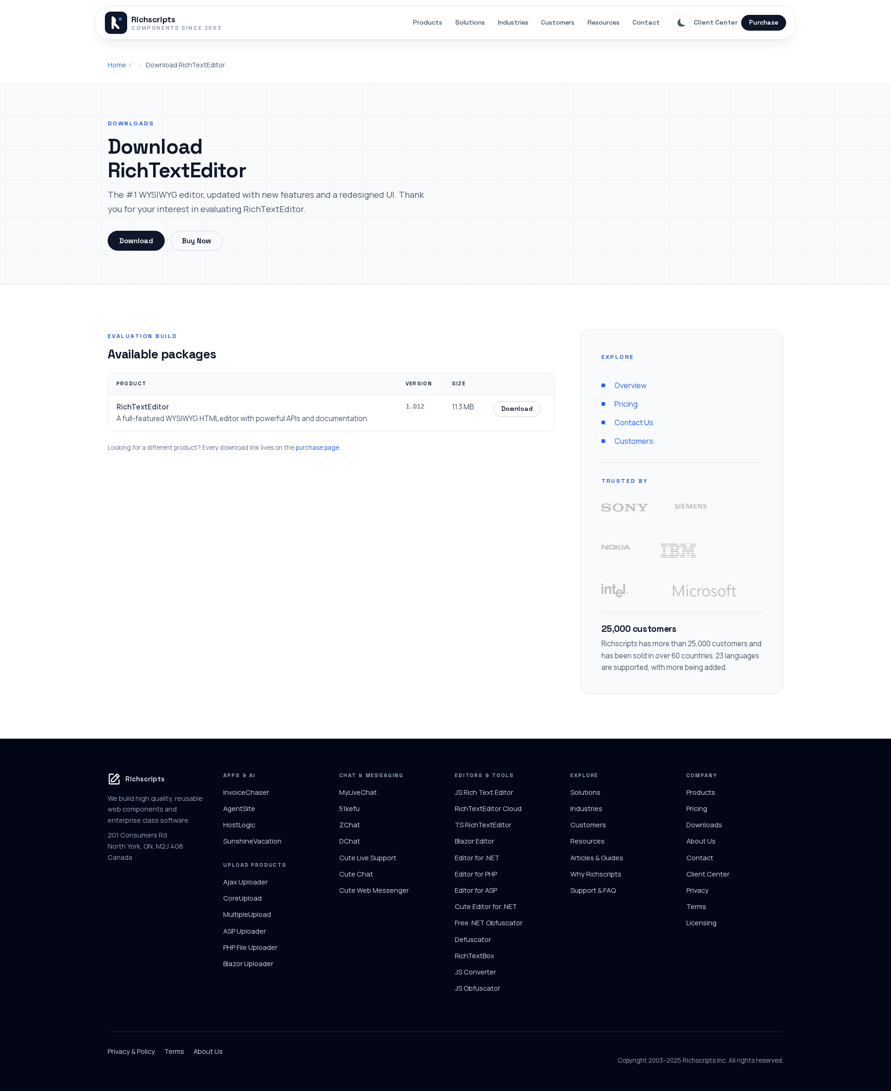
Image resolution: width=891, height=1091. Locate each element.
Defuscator (473, 939)
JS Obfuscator (477, 988)
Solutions (470, 22)
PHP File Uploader (250, 947)
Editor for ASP (476, 890)
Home (117, 64)
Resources (604, 22)
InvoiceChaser (246, 792)
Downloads (704, 824)
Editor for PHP (476, 873)
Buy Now (196, 240)
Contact (646, 22)
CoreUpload (242, 898)
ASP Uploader (244, 930)
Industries (513, 22)
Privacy (697, 890)
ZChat (349, 824)
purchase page (317, 447)
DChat (349, 840)
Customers (558, 22)
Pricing (626, 404)
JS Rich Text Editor (484, 792)
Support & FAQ (593, 890)
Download (136, 240)
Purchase (763, 22)
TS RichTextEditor (483, 824)
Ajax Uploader (245, 881)
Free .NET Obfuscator (489, 922)
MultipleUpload (247, 914)
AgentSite (239, 808)
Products (427, 22)
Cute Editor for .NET (486, 906)
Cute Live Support (367, 857)
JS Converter (475, 971)
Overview (630, 385)
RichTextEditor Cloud (488, 808)
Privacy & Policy (131, 1051)
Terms (696, 906)
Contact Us (633, 422)
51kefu (349, 808)
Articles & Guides (596, 857)
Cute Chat (356, 873)
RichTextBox (474, 955)
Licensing (701, 922)
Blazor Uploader (248, 963)
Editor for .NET (477, 857)
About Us (701, 840)
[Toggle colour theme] (682, 23)
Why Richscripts (595, 873)
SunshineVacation (252, 840)
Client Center (715, 22)
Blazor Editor (474, 840)
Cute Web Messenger (374, 890)
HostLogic (239, 824)
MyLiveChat (358, 792)
